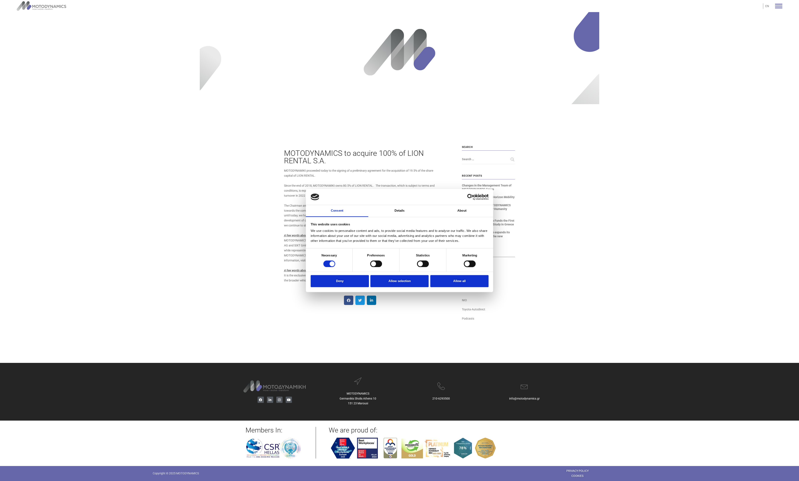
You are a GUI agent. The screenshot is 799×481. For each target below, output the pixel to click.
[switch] (376, 263)
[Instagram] (279, 400)
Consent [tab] (337, 210)
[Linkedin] (270, 400)
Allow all (459, 281)
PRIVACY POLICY (577, 470)
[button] (348, 300)
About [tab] (461, 210)
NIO (464, 300)
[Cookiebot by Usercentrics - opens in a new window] (470, 197)
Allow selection (399, 281)
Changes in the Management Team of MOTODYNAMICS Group (486, 187)
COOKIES (577, 475)
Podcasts (468, 318)
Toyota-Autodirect (473, 309)
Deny (340, 281)
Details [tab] (400, 210)
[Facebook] (261, 400)
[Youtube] (289, 400)
